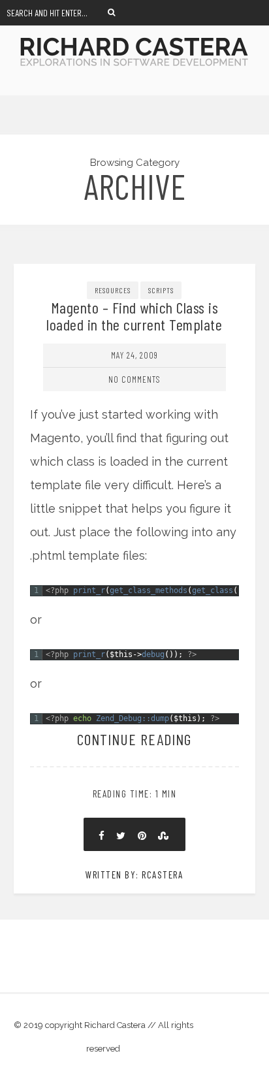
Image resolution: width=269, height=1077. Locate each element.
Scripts (161, 290)
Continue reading (134, 739)
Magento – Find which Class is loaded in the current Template (134, 316)
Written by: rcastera (134, 874)
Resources (113, 290)
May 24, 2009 (134, 355)
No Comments (134, 379)
